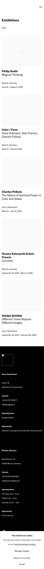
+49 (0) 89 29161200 (10, 476)
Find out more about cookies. (25, 544)
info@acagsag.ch (8, 404)
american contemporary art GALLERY (11, 7)
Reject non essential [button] (22, 558)
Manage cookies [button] (22, 550)
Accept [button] (22, 564)
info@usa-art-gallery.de (11, 481)
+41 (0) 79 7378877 (9, 400)
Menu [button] (40, 7)
